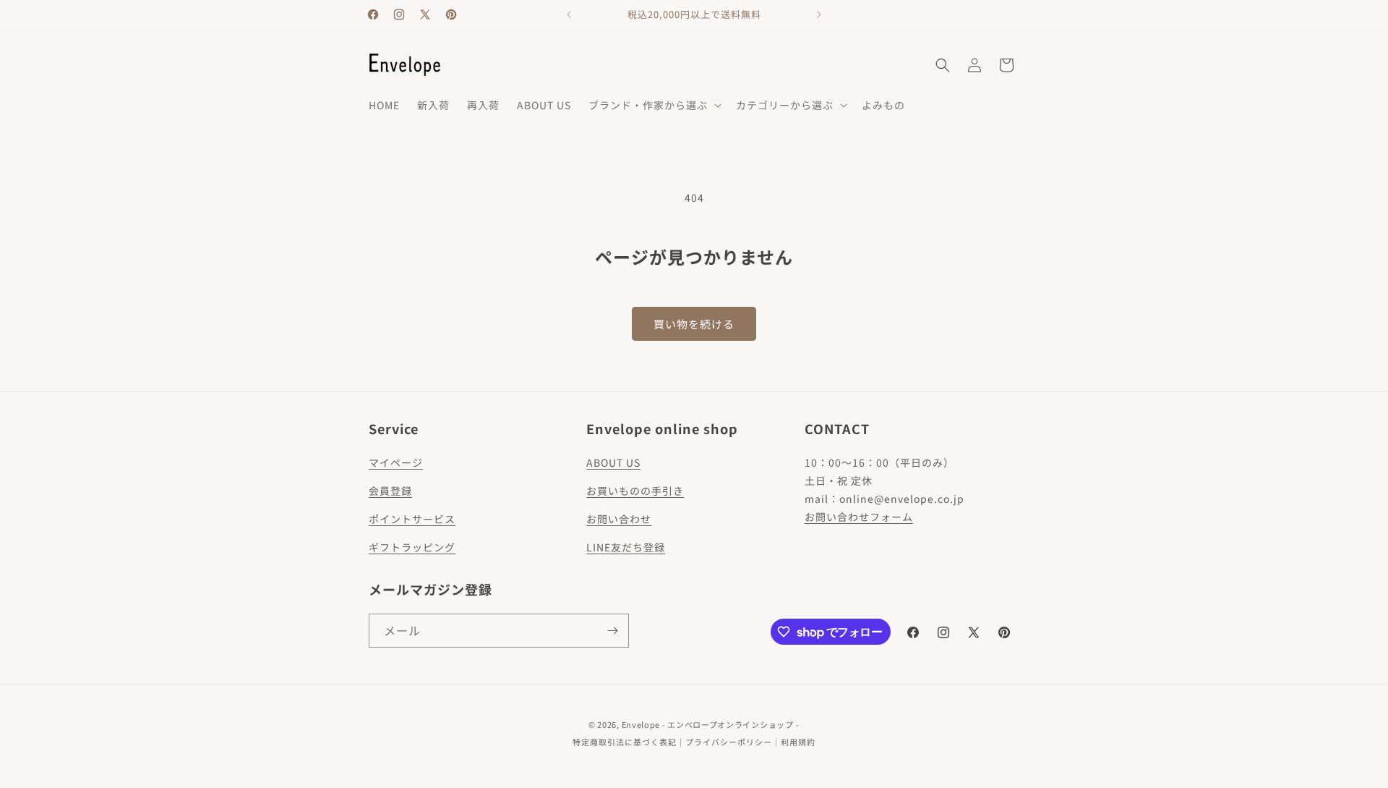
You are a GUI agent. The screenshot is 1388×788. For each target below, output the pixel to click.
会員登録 (390, 490)
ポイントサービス (412, 519)
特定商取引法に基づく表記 (625, 741)
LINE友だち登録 (625, 547)
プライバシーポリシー (728, 741)
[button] (653, 105)
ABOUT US (613, 462)
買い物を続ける (694, 323)
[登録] (612, 631)
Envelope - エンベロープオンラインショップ (708, 724)
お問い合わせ (618, 519)
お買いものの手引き (635, 490)
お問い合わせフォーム (859, 516)
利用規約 (798, 741)
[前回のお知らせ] (569, 14)
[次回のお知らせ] (819, 14)
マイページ (396, 462)
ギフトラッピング (412, 547)
